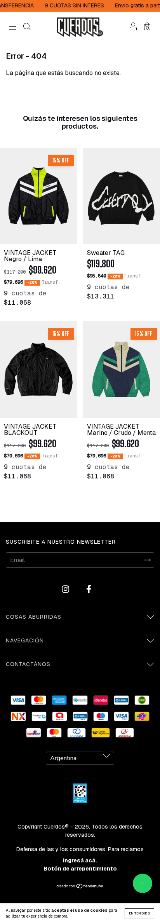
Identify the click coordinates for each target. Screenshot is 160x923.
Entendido (139, 913)
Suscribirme (80, 177)
